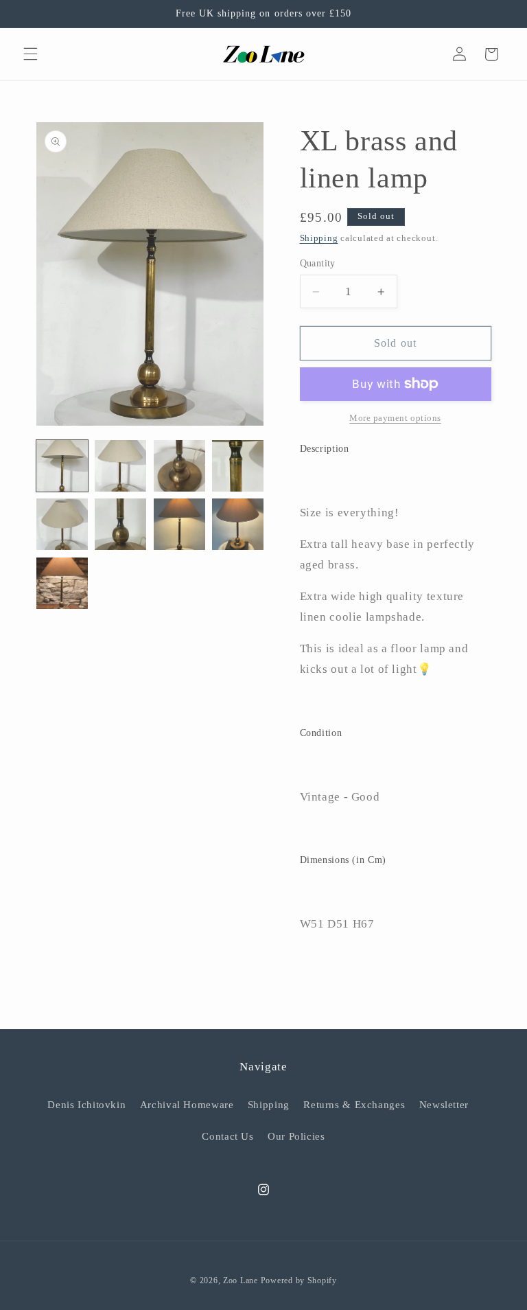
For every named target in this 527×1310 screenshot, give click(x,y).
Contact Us (227, 1136)
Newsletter (444, 1104)
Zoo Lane (240, 1280)
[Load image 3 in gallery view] (179, 466)
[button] (30, 54)
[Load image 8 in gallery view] (238, 524)
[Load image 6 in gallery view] (120, 524)
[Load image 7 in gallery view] (179, 524)
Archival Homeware (187, 1104)
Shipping (319, 238)
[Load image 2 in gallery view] (120, 466)
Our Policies (296, 1136)
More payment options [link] (395, 418)
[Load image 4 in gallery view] (238, 466)
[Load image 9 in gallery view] (62, 583)
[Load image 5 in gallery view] (62, 524)
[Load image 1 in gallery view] (62, 466)
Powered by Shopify (299, 1280)
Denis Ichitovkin (86, 1104)
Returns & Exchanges (354, 1104)
